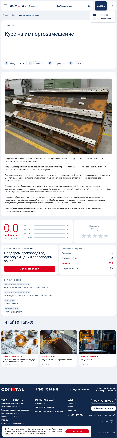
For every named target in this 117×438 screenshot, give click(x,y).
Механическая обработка (12, 403)
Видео (70, 407)
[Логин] (89, 6)
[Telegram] (110, 415)
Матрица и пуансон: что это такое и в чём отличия (28, 295)
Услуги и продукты (12, 400)
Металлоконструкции (10, 407)
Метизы (4, 420)
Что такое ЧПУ (11, 304)
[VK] (105, 415)
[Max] (114, 415)
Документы (40, 403)
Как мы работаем (44, 400)
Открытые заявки (44, 407)
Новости (72, 403)
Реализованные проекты (49, 411)
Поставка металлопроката (12, 413)
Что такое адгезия (13, 312)
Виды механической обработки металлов (57, 360)
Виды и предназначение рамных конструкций (26, 287)
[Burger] (5, 6)
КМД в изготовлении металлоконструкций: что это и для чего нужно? (19, 361)
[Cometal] (19, 6)
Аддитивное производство (13, 423)
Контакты (73, 410)
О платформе (75, 415)
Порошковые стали (10, 417)
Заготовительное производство (15, 410)
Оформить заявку (29, 268)
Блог (70, 400)
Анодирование (86, 360)
